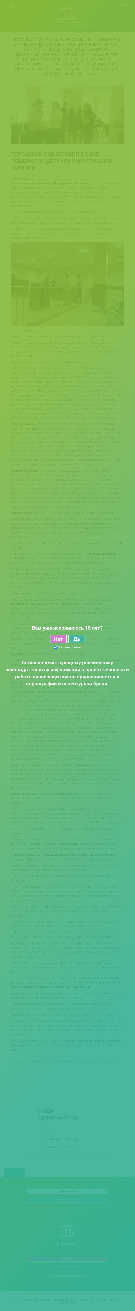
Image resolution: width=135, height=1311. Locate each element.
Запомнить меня (69, 647)
